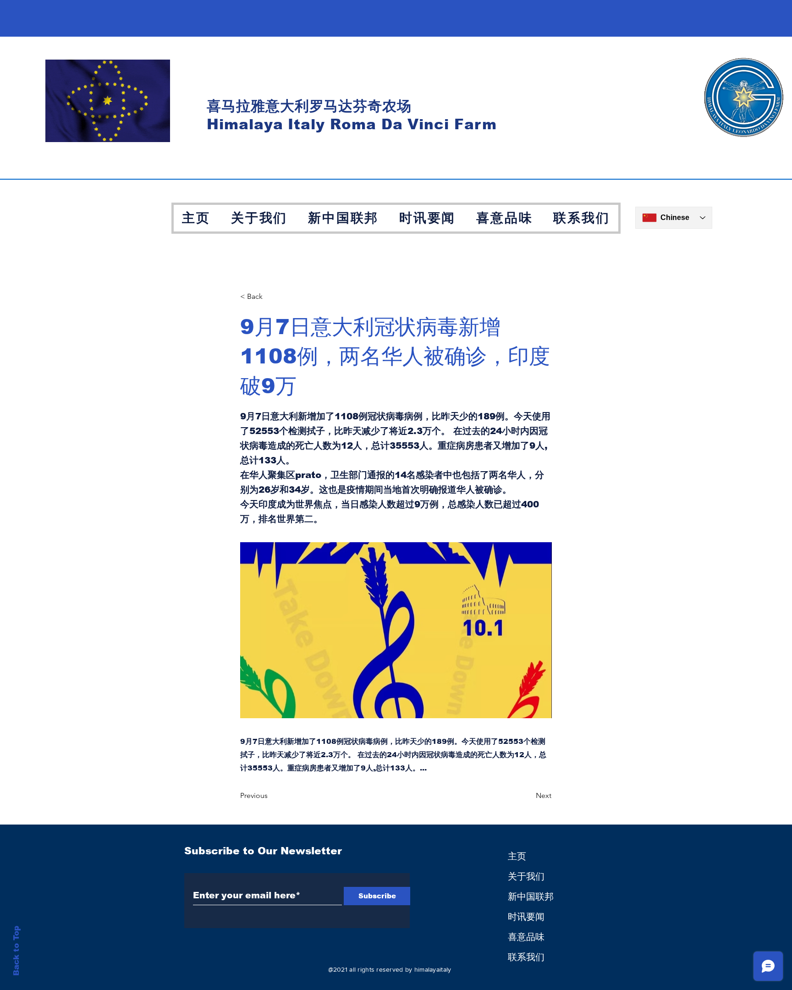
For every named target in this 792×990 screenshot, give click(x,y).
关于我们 (526, 876)
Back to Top (16, 951)
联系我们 (526, 957)
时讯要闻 (526, 917)
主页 (517, 856)
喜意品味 (526, 937)
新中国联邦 (531, 896)
